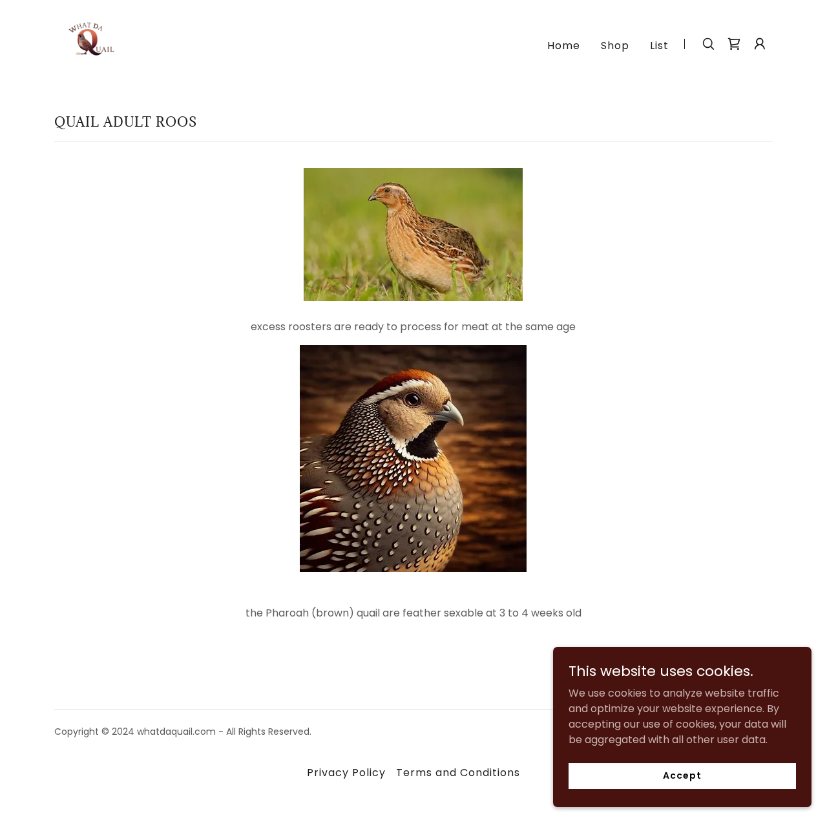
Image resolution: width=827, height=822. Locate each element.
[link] (87, 43)
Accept (682, 775)
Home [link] (563, 45)
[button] (760, 44)
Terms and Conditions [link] (458, 772)
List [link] (659, 45)
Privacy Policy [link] (346, 772)
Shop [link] (615, 45)
